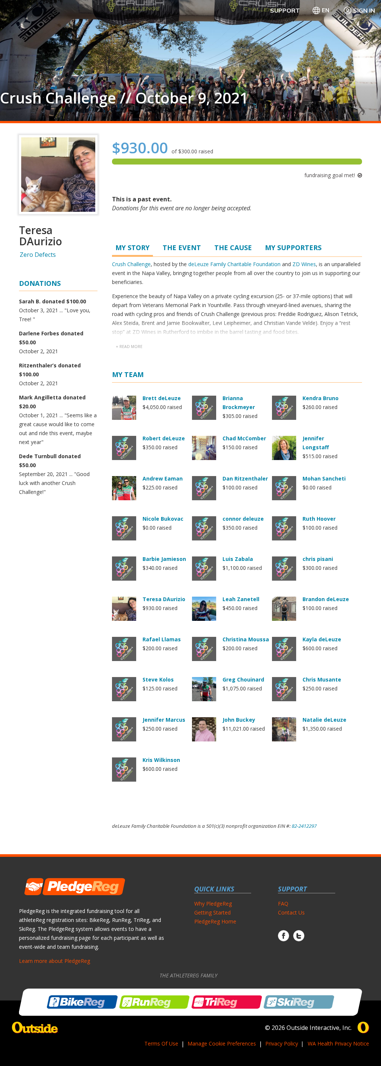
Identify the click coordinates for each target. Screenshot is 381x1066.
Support (285, 10)
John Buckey (238, 719)
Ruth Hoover (319, 518)
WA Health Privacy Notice (338, 1043)
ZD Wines (304, 264)
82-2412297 (304, 826)
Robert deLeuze (164, 438)
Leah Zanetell (240, 599)
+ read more (129, 346)
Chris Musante (321, 679)
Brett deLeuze (162, 398)
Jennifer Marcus (164, 719)
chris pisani (317, 558)
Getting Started (212, 912)
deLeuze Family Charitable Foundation (234, 264)
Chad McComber (244, 438)
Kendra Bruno (320, 398)
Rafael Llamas (162, 639)
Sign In (364, 10)
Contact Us (291, 912)
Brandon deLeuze (325, 599)
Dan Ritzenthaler (245, 478)
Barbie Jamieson (164, 558)
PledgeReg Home (215, 921)
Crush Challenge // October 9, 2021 (124, 98)
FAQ (283, 903)
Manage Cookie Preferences (222, 1043)
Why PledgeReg (213, 903)
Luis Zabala (237, 558)
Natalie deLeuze (324, 719)
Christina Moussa (245, 639)
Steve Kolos (158, 679)
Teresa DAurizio (164, 599)
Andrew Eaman (163, 478)
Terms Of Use (161, 1043)
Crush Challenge (131, 264)
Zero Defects (38, 254)
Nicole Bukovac (163, 518)
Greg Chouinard (243, 679)
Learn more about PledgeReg (54, 960)
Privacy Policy (281, 1043)
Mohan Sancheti (324, 478)
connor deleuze (243, 518)
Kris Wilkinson (161, 759)
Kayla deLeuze (321, 639)
